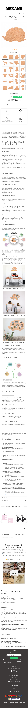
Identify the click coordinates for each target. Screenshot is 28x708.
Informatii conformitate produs (8, 494)
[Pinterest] (14, 671)
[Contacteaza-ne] (19, 13)
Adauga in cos (17, 96)
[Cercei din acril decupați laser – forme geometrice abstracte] (7, 518)
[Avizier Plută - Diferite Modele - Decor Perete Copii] (14, 35)
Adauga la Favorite (9, 104)
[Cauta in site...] (26, 13)
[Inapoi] (1, 17)
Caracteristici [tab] (4, 497)
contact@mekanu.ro (15, 681)
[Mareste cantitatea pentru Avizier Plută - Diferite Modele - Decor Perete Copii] (11, 97)
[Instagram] (16, 671)
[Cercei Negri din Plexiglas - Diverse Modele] (20, 518)
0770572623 (15, 679)
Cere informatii (19, 104)
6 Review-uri (16, 19)
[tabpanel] (14, 35)
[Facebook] (11, 671)
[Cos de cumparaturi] (23, 13)
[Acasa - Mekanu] (14, 8)
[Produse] (2, 14)
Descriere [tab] (4, 128)
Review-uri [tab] (5, 500)
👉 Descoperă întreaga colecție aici (14, 559)
